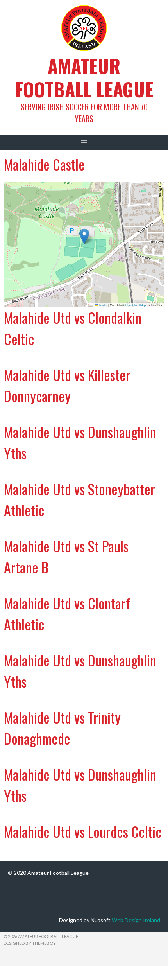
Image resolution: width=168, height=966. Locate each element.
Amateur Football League (84, 77)
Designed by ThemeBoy (30, 943)
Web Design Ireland (136, 920)
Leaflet (102, 305)
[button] (84, 236)
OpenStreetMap (135, 305)
